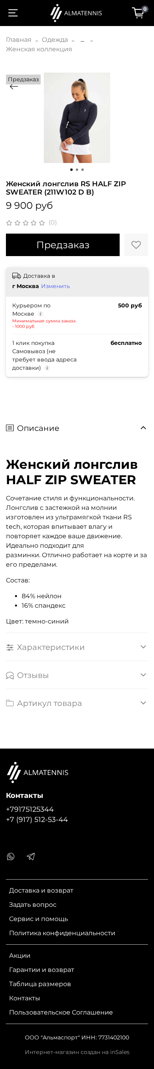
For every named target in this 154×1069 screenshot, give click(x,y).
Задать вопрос (32, 904)
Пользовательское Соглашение (61, 1012)
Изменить (55, 286)
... (82, 39)
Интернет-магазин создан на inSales (77, 1052)
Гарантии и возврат (41, 970)
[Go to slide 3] (82, 169)
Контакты (24, 998)
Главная (19, 39)
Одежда (55, 39)
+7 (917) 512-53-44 (37, 819)
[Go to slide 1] (71, 169)
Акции (19, 955)
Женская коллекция (39, 49)
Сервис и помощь (38, 919)
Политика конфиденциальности (62, 933)
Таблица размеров (40, 984)
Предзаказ (63, 245)
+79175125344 (30, 809)
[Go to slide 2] (77, 169)
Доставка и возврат (41, 890)
